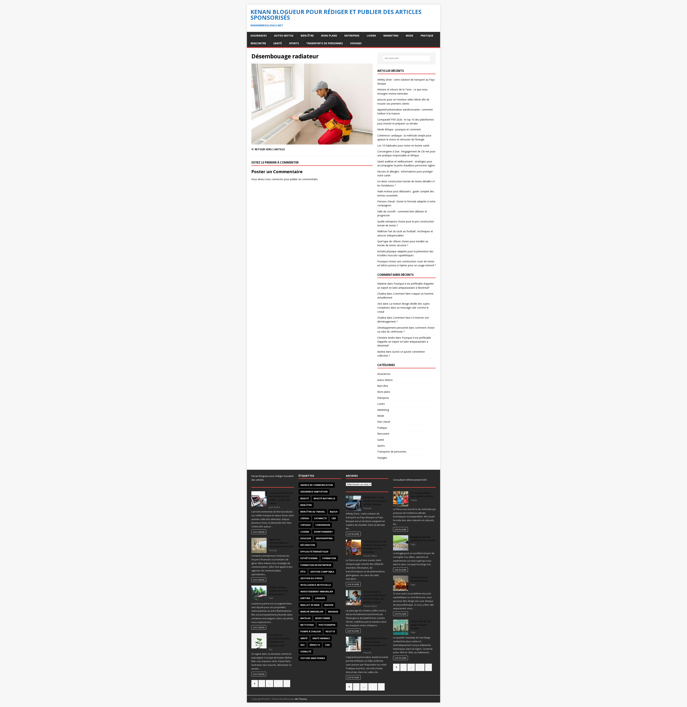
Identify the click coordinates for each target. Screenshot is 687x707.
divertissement (323, 531)
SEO (302, 644)
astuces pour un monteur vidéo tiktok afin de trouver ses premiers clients (374, 597)
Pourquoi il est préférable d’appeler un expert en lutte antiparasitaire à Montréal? (404, 341)
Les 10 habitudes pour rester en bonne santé (403, 145)
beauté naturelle (324, 498)
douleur (305, 538)
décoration (307, 545)
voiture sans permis (312, 658)
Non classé (383, 421)
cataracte (320, 518)
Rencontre (258, 43)
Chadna (381, 293)
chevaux (305, 524)
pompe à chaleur (310, 631)
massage (333, 611)
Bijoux (334, 511)
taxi (327, 644)
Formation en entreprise (315, 565)
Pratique (427, 35)
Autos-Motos (283, 35)
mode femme (322, 618)
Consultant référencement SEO (410, 479)
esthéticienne (309, 558)
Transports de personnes (324, 43)
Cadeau (304, 518)
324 (278, 683)
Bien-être (307, 35)
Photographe (327, 624)
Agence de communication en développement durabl (281, 543)
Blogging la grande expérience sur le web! (423, 538)
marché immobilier (311, 611)
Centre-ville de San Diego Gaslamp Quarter (421, 625)
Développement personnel (392, 327)
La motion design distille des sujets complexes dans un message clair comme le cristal (403, 307)
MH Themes (301, 699)
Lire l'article (259, 531)
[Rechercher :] (406, 58)
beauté (304, 498)
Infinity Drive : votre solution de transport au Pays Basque (374, 501)
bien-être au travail (312, 511)
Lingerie (320, 598)
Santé (277, 43)
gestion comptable (322, 571)
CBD (334, 518)
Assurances (258, 35)
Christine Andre (386, 337)
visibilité (305, 651)
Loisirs (371, 35)
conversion (322, 524)
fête (303, 571)
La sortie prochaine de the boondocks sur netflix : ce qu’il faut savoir (281, 498)
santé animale (321, 638)
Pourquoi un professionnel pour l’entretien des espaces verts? (279, 640)
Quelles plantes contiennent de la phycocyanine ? (278, 591)
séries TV (315, 644)
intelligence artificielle (315, 584)
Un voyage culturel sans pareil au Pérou (422, 494)
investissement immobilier (316, 591)
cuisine (304, 531)
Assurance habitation (314, 491)
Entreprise (351, 35)
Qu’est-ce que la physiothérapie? (419, 579)
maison (328, 605)
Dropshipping (324, 538)
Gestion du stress (311, 578)
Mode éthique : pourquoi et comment (399, 129)
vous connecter (274, 179)
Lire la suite (353, 533)
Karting (305, 598)
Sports (294, 43)
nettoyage (307, 624)
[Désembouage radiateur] (312, 142)
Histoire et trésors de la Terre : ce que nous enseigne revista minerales (375, 547)
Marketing (390, 35)
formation (329, 558)
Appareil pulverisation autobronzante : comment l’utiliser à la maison (375, 643)
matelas (305, 618)
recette (330, 631)
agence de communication (316, 485)
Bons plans (329, 35)
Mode (409, 35)
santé (304, 638)
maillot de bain (310, 605)
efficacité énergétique (314, 551)
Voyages (356, 43)
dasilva (381, 351)
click (379, 303)
